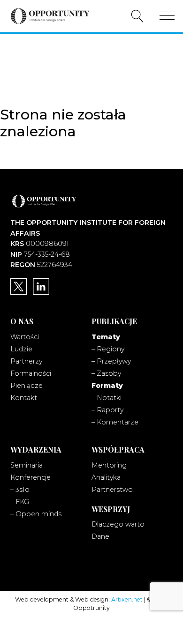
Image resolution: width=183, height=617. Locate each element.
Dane (100, 536)
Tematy (106, 337)
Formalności (30, 373)
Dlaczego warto (118, 524)
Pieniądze (26, 385)
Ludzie (21, 349)
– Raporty (107, 410)
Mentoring (109, 465)
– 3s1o (20, 489)
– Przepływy (111, 361)
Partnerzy (26, 361)
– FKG (19, 502)
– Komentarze (115, 422)
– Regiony (108, 349)
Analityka (106, 477)
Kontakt (23, 398)
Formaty (107, 385)
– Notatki (107, 398)
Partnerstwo (112, 489)
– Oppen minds (35, 514)
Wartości (24, 337)
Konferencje (30, 477)
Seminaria (26, 465)
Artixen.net (127, 599)
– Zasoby (106, 373)
